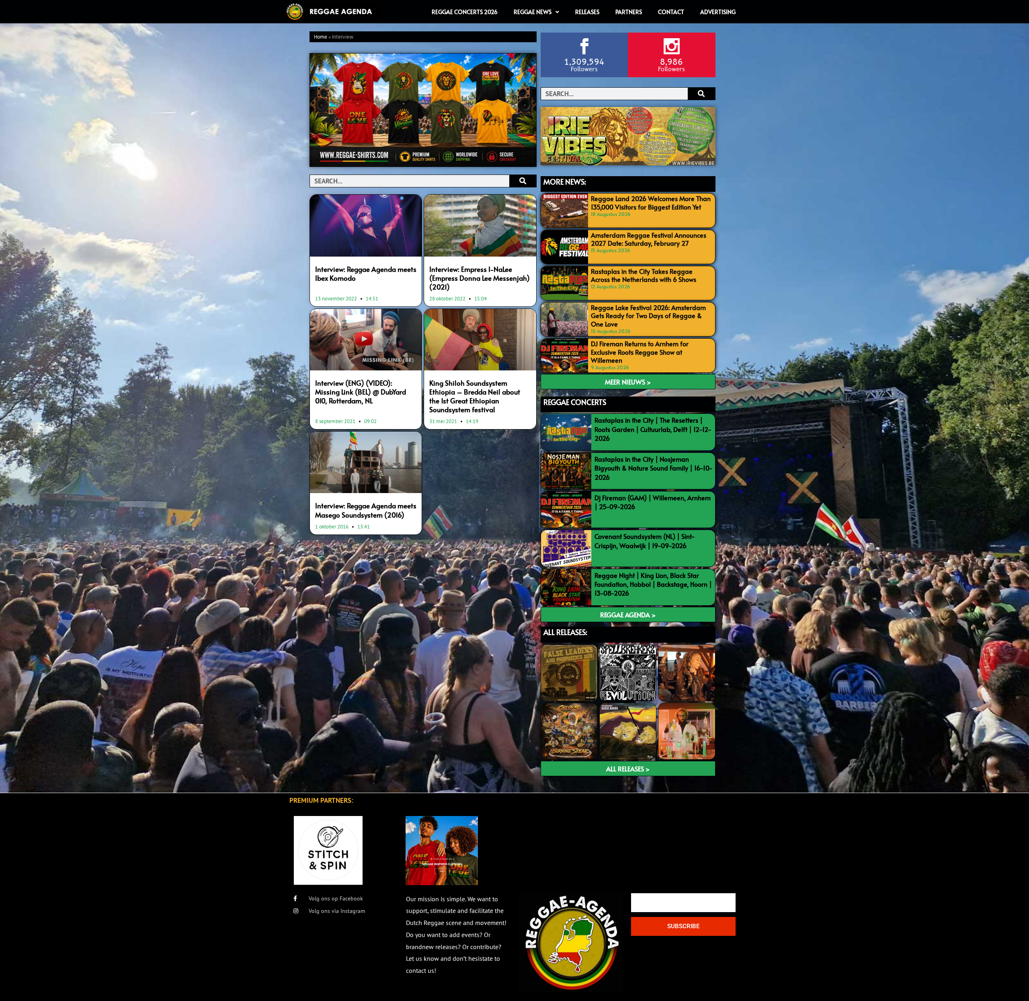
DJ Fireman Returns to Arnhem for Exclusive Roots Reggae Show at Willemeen (640, 352)
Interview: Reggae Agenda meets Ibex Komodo (365, 273)
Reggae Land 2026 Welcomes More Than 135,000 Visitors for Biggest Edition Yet (651, 202)
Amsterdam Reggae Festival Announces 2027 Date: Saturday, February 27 (648, 239)
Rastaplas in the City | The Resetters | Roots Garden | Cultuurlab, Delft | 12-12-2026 (652, 428)
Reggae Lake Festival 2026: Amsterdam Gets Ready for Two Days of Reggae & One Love (648, 316)
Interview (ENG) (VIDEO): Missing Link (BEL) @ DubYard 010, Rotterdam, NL (360, 391)
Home (320, 37)
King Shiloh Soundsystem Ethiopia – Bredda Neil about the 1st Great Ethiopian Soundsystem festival (474, 396)
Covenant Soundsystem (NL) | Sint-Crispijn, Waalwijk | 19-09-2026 (644, 540)
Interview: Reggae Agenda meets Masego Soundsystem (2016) (365, 510)
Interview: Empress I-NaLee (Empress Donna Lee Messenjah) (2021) (479, 278)
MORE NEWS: (564, 182)
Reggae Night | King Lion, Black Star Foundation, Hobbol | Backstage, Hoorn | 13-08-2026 (653, 584)
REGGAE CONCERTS (574, 402)
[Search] (522, 181)
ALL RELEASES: (565, 632)
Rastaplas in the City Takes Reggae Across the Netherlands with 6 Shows (643, 275)
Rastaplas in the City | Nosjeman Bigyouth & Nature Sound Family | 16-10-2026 (653, 467)
